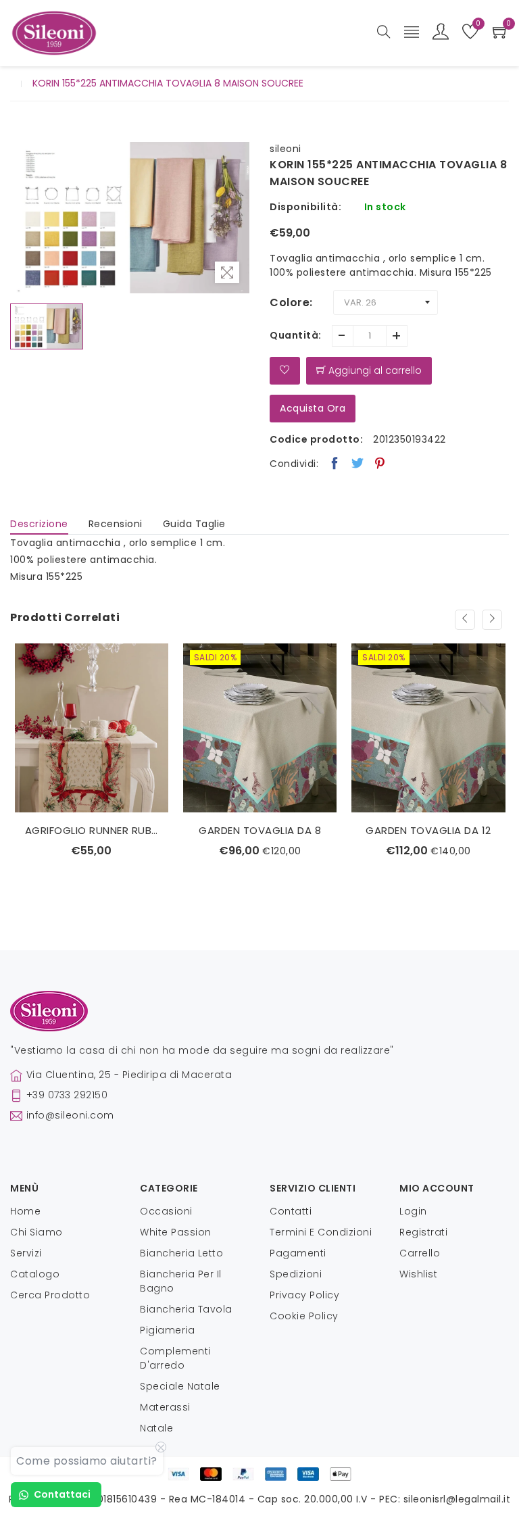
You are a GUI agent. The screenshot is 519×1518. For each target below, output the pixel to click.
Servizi (26, 1253)
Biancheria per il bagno (181, 1281)
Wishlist (418, 1274)
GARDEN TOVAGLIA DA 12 (428, 830)
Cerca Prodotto (50, 1295)
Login (413, 1211)
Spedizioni (296, 1274)
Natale (156, 1428)
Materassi (165, 1407)
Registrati (423, 1232)
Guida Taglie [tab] (194, 524)
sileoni (285, 148)
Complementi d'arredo (175, 1358)
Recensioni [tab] (116, 524)
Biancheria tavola (186, 1309)
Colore (290, 302)
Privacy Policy (304, 1295)
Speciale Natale (180, 1386)
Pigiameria (167, 1330)
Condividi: (294, 463)
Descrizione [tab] (39, 524)
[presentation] (465, 620)
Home (25, 1211)
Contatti (291, 1211)
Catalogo (34, 1274)
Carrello (419, 1253)
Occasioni (166, 1211)
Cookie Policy (304, 1316)
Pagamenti (298, 1253)
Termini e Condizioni (321, 1232)
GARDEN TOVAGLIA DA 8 (260, 830)
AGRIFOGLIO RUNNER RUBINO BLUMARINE (91, 830)
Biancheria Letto (181, 1253)
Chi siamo (36, 1232)
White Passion (176, 1232)
